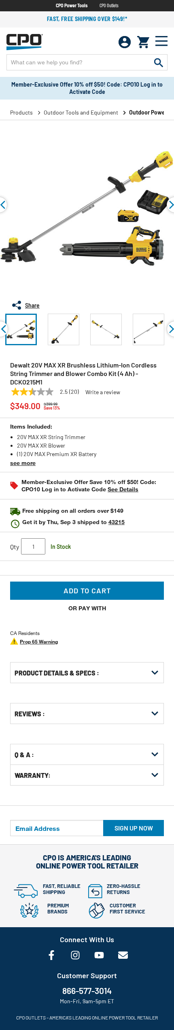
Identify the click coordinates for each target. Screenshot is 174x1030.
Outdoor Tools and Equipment (81, 112)
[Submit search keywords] (158, 62)
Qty (14, 546)
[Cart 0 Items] (143, 42)
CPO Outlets (109, 5)
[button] (21, 329)
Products (21, 112)
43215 (116, 521)
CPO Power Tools (71, 5)
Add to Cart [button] (87, 590)
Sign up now (134, 828)
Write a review (102, 392)
